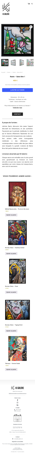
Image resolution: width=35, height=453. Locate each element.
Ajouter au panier (17, 90)
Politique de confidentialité (17, 448)
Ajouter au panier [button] (11, 215)
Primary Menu (29, 3)
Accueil (3, 72)
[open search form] (32, 3)
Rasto (8, 72)
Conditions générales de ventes (18, 449)
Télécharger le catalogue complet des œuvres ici (17, 393)
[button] (30, 26)
